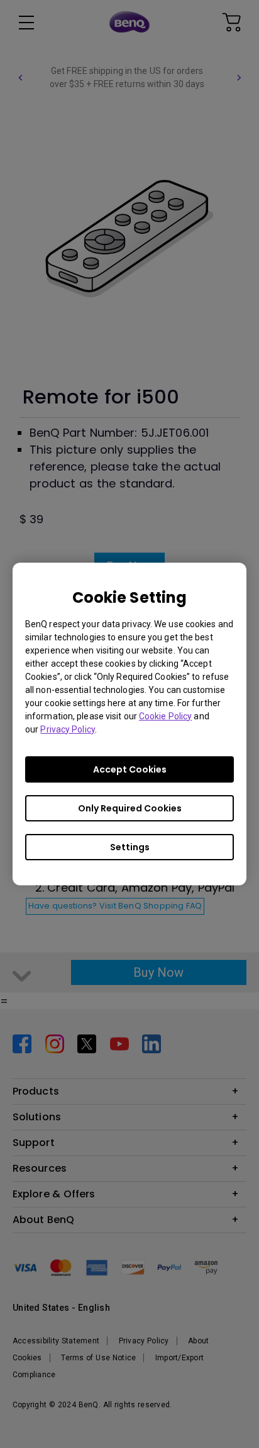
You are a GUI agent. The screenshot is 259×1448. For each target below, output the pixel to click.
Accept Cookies (130, 769)
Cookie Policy (165, 716)
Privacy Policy (67, 729)
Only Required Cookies (130, 808)
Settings (130, 847)
